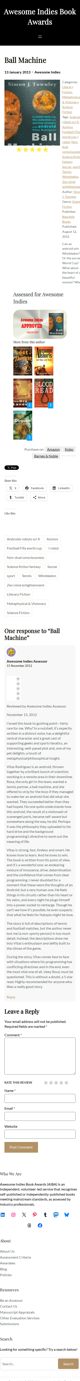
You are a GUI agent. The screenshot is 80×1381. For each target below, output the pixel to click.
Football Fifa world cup (24, 548)
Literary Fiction (18, 594)
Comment (13, 1035)
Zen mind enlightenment (25, 585)
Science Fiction (18, 612)
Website (10, 1126)
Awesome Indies (47, 72)
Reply (11, 997)
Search (68, 1364)
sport (76, 167)
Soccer (66, 167)
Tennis (66, 172)
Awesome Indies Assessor (27, 661)
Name (10, 1090)
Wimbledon (70, 176)
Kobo (69, 449)
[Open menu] (40, 36)
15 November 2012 (19, 665)
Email (9, 1108)
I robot (53, 548)
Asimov (67, 127)
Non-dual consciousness (25, 557)
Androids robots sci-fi (23, 539)
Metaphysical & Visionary (26, 603)
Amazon (53, 449)
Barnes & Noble (46, 456)
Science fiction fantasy (24, 566)
